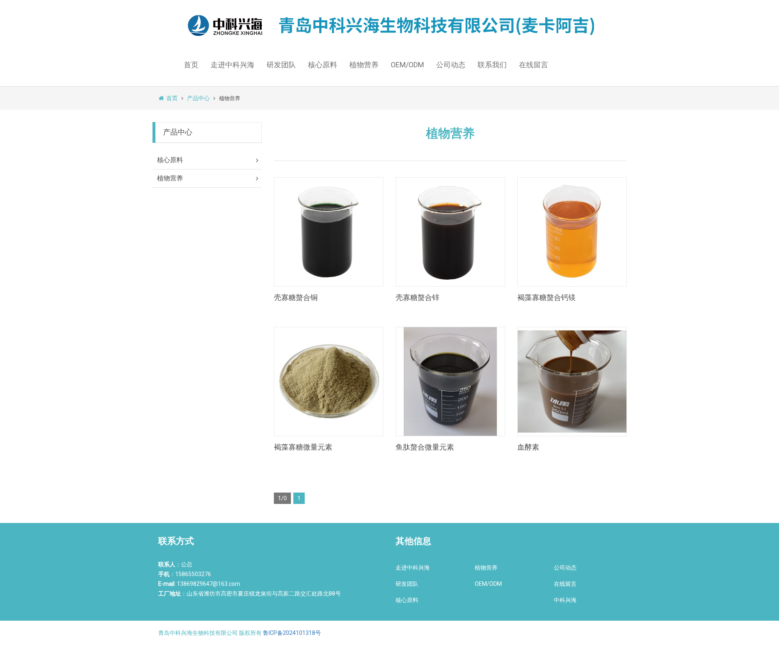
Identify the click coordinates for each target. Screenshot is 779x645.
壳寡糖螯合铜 (296, 297)
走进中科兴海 (232, 64)
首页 (191, 64)
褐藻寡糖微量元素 (303, 447)
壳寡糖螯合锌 (417, 297)
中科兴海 (565, 600)
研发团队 (281, 64)
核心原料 (322, 64)
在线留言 (533, 64)
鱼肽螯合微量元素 (425, 447)
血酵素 (528, 447)
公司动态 (450, 64)
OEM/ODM (407, 64)
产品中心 (198, 98)
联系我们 (492, 64)
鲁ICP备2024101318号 (292, 633)
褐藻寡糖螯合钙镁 (546, 297)
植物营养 (364, 64)
